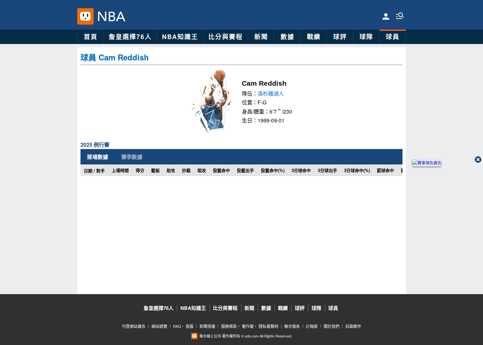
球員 (393, 36)
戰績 (314, 36)
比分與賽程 (225, 36)
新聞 (261, 36)
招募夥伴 (353, 326)
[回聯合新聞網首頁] (85, 16)
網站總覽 (159, 326)
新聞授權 (207, 326)
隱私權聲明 (268, 326)
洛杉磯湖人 (271, 93)
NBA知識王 (180, 36)
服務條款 (229, 326)
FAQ (177, 326)
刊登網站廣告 (134, 326)
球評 (340, 36)
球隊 (366, 36)
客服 (190, 326)
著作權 (248, 326)
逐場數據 (97, 157)
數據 (287, 36)
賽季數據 (131, 157)
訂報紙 (312, 326)
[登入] (386, 16)
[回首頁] (110, 16)
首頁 (91, 36)
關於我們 (331, 326)
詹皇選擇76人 (130, 36)
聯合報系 (292, 326)
